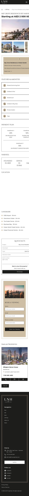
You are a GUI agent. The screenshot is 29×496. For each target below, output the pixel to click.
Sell (5, 412)
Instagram (9, 473)
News (5, 422)
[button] (26, 2)
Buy (5, 410)
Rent (5, 415)
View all (5, 385)
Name (6, 306)
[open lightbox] (6, 47)
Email (6, 313)
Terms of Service (5, 487)
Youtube (8, 478)
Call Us (14, 462)
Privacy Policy (4, 484)
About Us (6, 420)
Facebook (9, 470)
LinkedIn (9, 475)
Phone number (9, 320)
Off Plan (6, 417)
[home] (4, 2)
